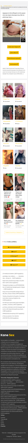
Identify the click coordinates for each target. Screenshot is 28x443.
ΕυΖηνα (17, 99)
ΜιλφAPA (6, 166)
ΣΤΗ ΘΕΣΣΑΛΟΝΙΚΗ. (8, 273)
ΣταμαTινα (6, 99)
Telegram (14, 264)
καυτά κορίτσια (13, 64)
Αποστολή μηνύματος (14, 247)
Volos (5, 168)
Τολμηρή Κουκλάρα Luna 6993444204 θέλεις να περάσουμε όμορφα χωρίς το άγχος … (14, 287)
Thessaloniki (7, 101)
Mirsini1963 (18, 143)
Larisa (2, 422)
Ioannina (3, 417)
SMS (14, 260)
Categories (9, 436)
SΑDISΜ (17, 166)
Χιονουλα (6, 143)
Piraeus (17, 123)
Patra (2, 420)
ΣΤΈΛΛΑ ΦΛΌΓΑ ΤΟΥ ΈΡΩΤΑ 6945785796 (12, 411)
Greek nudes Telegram (13, 46)
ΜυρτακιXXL (6, 121)
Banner (19, 436)
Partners (15, 436)
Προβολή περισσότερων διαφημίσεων (14, 232)
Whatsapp (14, 256)
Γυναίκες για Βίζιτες (12, 241)
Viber (14, 251)
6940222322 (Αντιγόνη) (9, 313)
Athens (2, 424)
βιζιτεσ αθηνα (13, 52)
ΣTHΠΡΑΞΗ (19, 121)
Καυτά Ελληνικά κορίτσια (13, 58)
